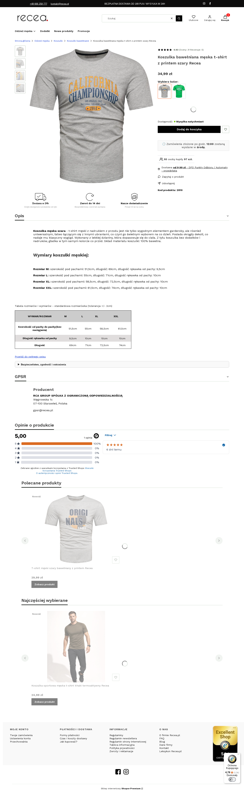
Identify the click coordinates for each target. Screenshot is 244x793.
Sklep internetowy (121, 788)
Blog (162, 741)
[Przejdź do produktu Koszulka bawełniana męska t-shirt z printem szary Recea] (164, 91)
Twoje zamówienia (21, 735)
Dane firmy (165, 744)
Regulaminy (116, 735)
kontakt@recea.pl (60, 3)
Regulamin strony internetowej (127, 741)
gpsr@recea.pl (43, 410)
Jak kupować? (68, 741)
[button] (179, 18)
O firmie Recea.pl (169, 735)
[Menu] (238, 755)
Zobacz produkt (44, 584)
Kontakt (164, 748)
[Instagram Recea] (126, 773)
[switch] (232, 779)
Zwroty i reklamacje (121, 751)
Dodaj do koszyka (189, 129)
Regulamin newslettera (123, 738)
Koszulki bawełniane (78, 41)
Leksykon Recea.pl (170, 751)
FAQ (161, 738)
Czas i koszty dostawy (73, 738)
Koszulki (58, 41)
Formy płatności (69, 735)
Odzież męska (41, 41)
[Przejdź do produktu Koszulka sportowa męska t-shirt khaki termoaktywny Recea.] (76, 646)
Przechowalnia (19, 741)
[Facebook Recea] (118, 773)
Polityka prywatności (122, 748)
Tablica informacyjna (122, 744)
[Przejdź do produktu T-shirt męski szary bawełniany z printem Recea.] (76, 529)
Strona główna (22, 41)
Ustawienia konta (20, 738)
